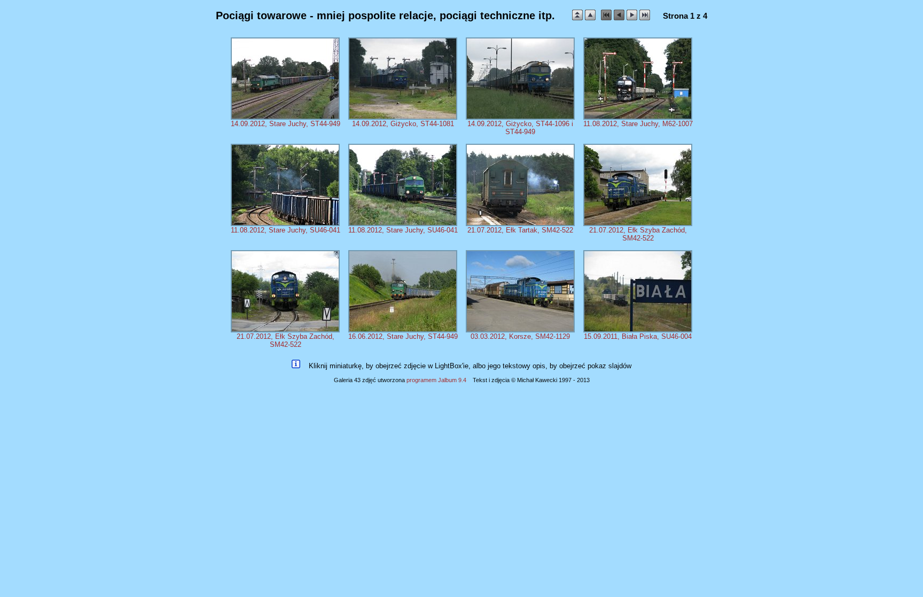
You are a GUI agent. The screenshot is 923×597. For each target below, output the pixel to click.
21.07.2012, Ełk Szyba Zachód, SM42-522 (638, 234)
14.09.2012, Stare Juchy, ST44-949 (285, 124)
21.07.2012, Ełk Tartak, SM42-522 (520, 230)
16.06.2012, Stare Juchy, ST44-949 (403, 336)
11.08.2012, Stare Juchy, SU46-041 (285, 230)
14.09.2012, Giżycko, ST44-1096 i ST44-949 (520, 128)
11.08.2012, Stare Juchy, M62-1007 (638, 124)
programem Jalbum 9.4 (436, 380)
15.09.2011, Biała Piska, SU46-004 (638, 336)
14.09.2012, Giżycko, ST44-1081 (403, 124)
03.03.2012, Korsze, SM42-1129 (520, 336)
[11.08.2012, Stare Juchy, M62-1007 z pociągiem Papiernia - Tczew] (637, 117)
